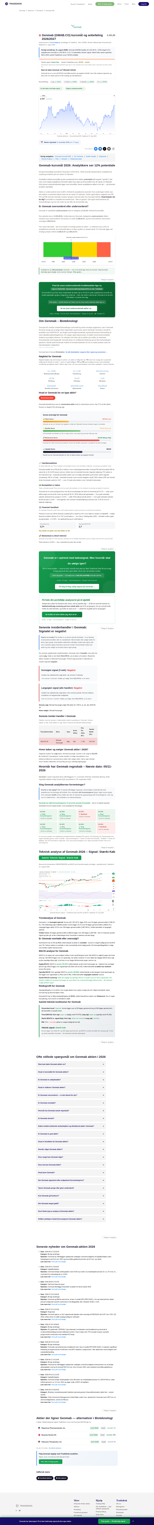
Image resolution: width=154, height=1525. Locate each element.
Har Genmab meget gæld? (48, 1203)
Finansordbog (101, 1511)
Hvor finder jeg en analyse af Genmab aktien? (56, 1211)
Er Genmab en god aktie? (48, 1134)
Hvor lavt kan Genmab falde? (49, 1165)
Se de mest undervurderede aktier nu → (77, 308)
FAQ (57, 159)
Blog (133, 4)
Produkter (77, 1509)
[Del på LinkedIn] (100, 149)
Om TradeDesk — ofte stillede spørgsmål (103, 1508)
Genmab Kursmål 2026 (63, 156)
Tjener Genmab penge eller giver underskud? (56, 1188)
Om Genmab (78, 156)
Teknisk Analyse (46, 159)
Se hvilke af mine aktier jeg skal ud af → (62, 614)
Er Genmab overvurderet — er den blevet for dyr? (57, 1095)
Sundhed (39, 10)
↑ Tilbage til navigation (107, 279)
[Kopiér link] (113, 149)
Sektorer (31, 10)
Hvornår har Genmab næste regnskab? (53, 1111)
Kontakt (119, 1515)
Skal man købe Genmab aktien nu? (52, 1064)
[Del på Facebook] (96, 149)
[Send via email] (109, 149)
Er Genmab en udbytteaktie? (49, 1080)
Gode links (100, 1514)
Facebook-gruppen (81, 1512)
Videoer (76, 1506)
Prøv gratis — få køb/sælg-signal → (114, 1521)
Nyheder (64, 159)
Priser (127, 4)
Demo (119, 4)
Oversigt (22, 10)
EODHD (84, 42)
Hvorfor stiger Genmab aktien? (50, 1149)
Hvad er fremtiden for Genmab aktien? (53, 1141)
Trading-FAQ (100, 1504)
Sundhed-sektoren (55, 1448)
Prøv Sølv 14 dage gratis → (50, 1461)
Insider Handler (91, 156)
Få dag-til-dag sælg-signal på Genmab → (77, 587)
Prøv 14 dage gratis (105, 4)
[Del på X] (104, 149)
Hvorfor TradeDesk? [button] (78, 4)
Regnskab (102, 156)
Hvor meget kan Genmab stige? (50, 1157)
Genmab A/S (50, 10)
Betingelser (120, 1506)
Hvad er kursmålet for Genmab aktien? (53, 1072)
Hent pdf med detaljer (59, 1262)
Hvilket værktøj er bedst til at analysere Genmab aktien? (60, 1219)
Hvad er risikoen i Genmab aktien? (51, 1087)
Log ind (143, 4)
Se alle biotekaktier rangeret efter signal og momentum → (87, 352)
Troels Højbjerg (55, 42)
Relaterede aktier (76, 159)
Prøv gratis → (78, 272)
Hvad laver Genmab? (46, 1172)
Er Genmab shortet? (46, 1118)
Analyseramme (43, 42)
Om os (118, 1504)
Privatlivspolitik (121, 1509)
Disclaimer (120, 1512)
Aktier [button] (90, 4)
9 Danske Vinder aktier (82, 1504)
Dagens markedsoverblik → (75, 88)
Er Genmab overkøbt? (47, 1103)
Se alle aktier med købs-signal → (51, 88)
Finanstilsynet (106, 42)
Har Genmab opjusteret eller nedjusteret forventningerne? (61, 1180)
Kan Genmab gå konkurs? (48, 1196)
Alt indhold (78, 1515)
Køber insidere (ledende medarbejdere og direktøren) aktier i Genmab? (66, 1126)
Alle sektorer (62, 1478)
